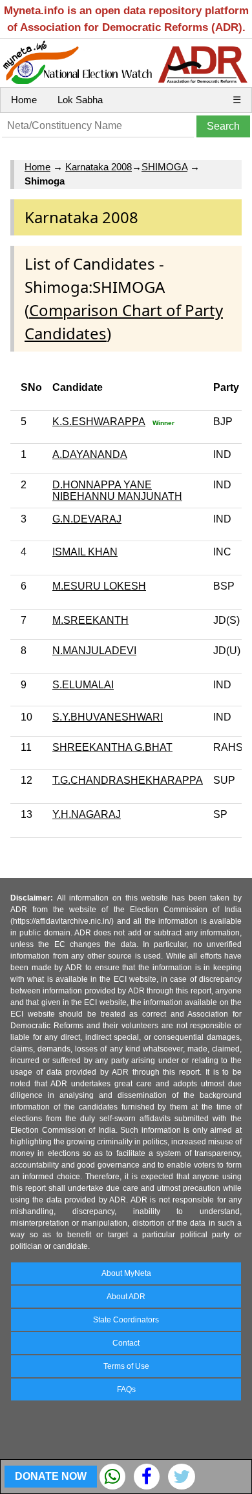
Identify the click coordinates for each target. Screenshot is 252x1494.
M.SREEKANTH (90, 620)
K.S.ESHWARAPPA (98, 421)
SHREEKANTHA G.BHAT (112, 747)
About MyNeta (126, 1273)
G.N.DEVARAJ (86, 518)
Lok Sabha (80, 99)
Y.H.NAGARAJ (86, 814)
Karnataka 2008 (98, 166)
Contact (126, 1343)
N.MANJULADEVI (94, 650)
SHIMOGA (164, 166)
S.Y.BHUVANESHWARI (107, 717)
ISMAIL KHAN (85, 551)
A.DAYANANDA (89, 454)
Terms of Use (126, 1366)
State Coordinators (126, 1319)
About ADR (126, 1296)
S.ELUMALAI (83, 684)
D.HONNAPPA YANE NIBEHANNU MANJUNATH (117, 490)
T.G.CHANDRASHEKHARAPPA (127, 780)
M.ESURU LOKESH (99, 586)
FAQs (126, 1389)
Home (24, 99)
